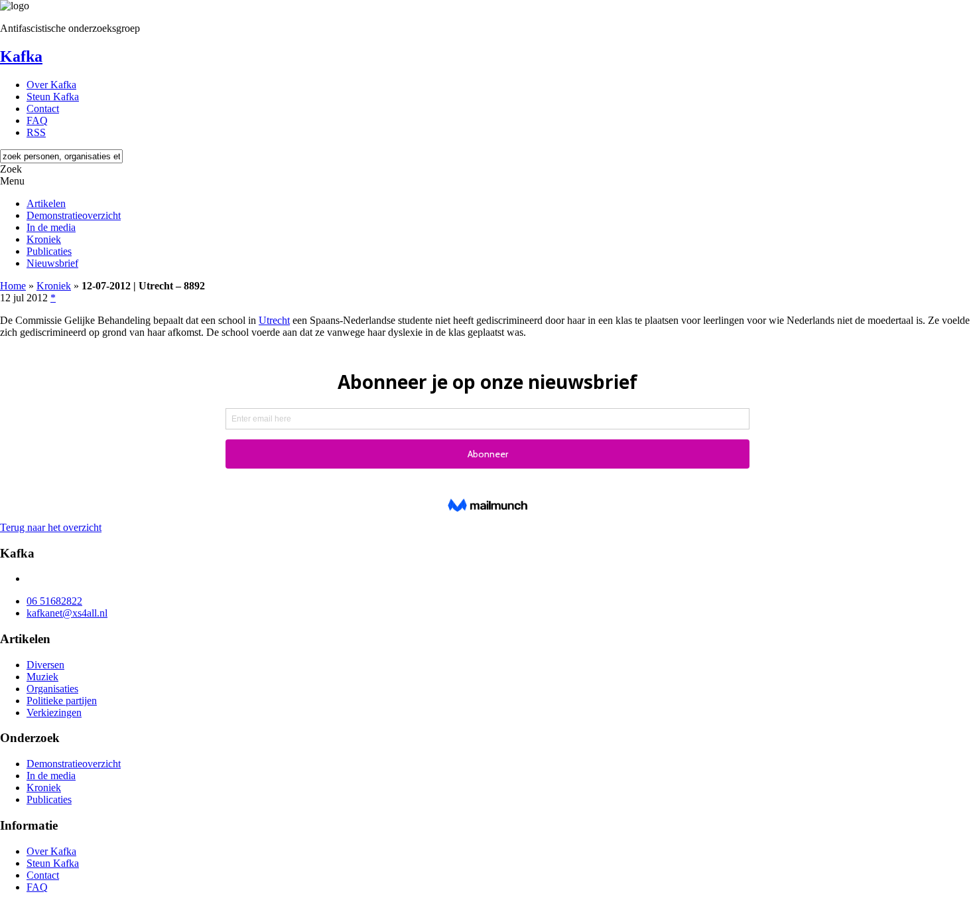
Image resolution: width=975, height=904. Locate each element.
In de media (51, 227)
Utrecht (274, 320)
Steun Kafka (53, 96)
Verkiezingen (54, 712)
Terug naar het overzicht (50, 527)
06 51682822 (54, 601)
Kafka (21, 56)
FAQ (37, 120)
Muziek (42, 676)
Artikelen (46, 203)
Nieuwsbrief (52, 263)
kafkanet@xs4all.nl (67, 613)
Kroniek (44, 239)
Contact (43, 108)
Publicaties (49, 251)
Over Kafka (51, 84)
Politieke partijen (62, 700)
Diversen (45, 664)
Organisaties (52, 688)
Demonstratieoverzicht (74, 215)
